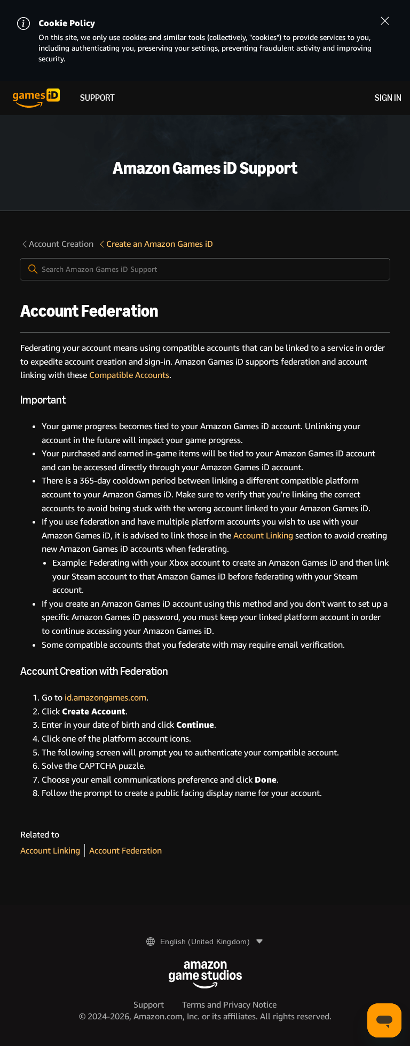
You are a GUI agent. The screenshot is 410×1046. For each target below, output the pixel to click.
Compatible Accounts (129, 375)
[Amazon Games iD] (36, 98)
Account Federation (125, 850)
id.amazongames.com (105, 697)
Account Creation (61, 244)
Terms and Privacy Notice (229, 1004)
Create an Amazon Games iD (159, 244)
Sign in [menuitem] (388, 98)
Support (97, 98)
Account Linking (262, 535)
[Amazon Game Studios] (205, 974)
